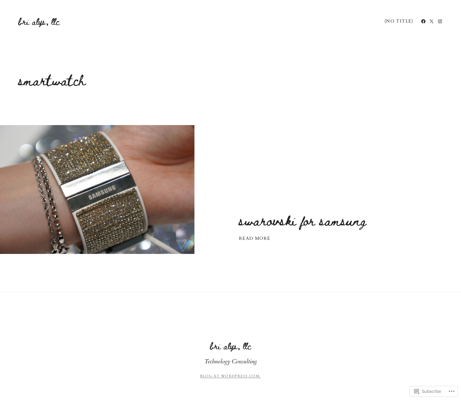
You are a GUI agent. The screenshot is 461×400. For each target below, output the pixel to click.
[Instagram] (439, 21)
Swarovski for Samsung (302, 220)
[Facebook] (423, 21)
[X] (431, 21)
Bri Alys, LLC (39, 21)
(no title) (398, 21)
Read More (255, 238)
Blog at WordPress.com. (230, 376)
